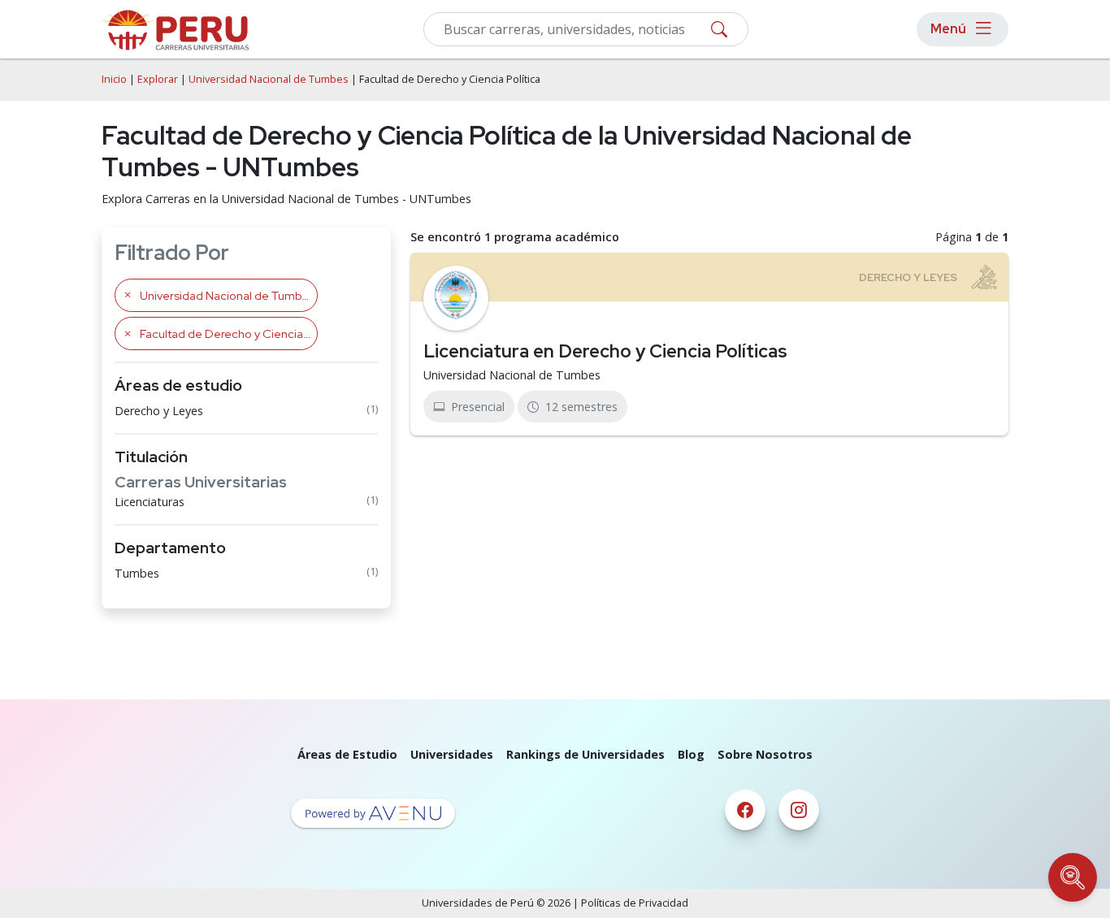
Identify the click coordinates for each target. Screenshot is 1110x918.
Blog (691, 754)
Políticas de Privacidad (634, 903)
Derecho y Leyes (159, 410)
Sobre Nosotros (765, 754)
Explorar (157, 79)
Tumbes (137, 573)
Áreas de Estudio (347, 754)
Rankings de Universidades (585, 754)
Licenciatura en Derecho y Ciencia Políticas (605, 351)
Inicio (114, 79)
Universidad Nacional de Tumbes (269, 79)
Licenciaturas (149, 501)
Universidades (451, 754)
